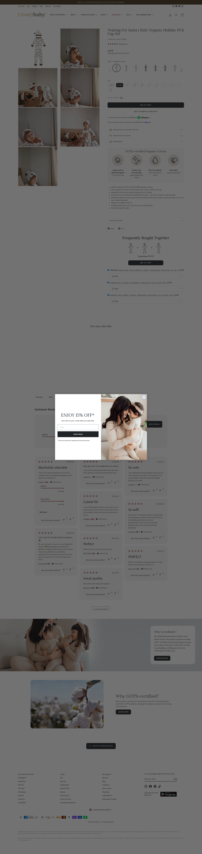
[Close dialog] (144, 397)
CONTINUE (78, 434)
